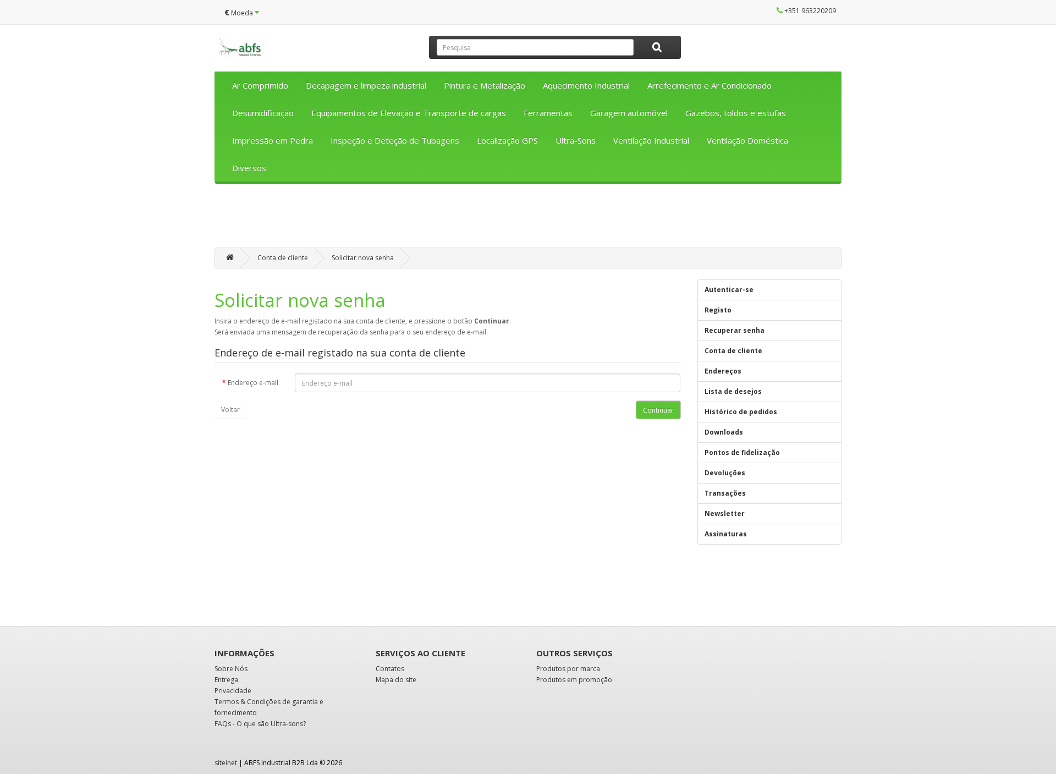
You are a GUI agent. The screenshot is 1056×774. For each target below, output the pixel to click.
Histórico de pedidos (741, 411)
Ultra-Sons (576, 140)
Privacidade (233, 690)
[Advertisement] (528, 219)
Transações (725, 493)
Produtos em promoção (574, 679)
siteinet (226, 762)
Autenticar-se (729, 289)
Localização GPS (507, 140)
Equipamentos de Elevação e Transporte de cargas (408, 112)
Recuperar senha (735, 330)
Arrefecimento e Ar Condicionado (709, 85)
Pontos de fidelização (742, 452)
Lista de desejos (733, 391)
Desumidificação (263, 112)
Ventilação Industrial (651, 140)
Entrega (226, 679)
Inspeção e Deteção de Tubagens (395, 140)
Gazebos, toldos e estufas (735, 112)
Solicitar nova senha (363, 257)
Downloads (724, 432)
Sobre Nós (231, 668)
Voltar (230, 409)
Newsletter (725, 513)
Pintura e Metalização (484, 85)
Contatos (390, 668)
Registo (718, 310)
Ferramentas (548, 112)
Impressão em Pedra (272, 140)
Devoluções (725, 472)
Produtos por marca (568, 668)
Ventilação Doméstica (747, 140)
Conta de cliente (282, 257)
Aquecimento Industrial (586, 85)
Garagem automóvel (629, 112)
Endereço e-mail (253, 382)
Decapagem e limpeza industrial (366, 85)
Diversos (249, 167)
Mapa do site (396, 679)
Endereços (723, 371)
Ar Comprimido (260, 85)
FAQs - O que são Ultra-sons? (260, 723)
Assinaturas (726, 534)
